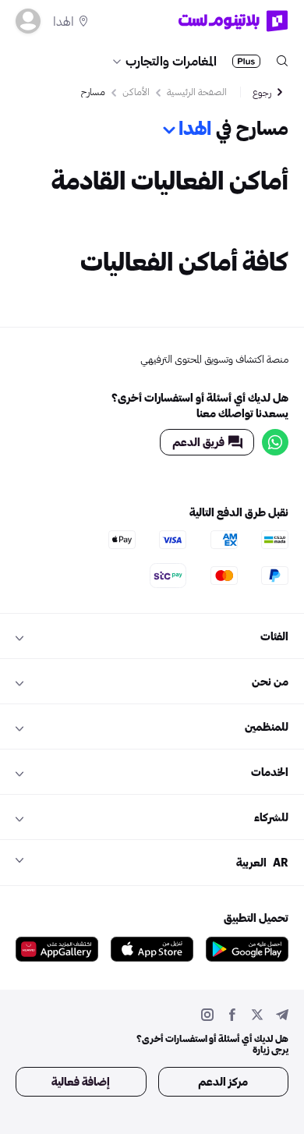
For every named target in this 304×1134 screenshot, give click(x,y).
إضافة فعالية (80, 1081)
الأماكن (136, 91)
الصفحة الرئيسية (197, 91)
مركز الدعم (223, 1081)
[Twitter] (257, 1016)
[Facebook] (232, 1016)
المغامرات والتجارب (171, 60)
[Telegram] (282, 1016)
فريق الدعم (198, 441)
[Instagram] (207, 1016)
